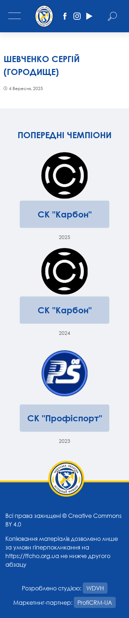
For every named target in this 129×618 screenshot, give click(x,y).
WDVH (95, 588)
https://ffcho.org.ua (32, 556)
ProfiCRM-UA (94, 602)
